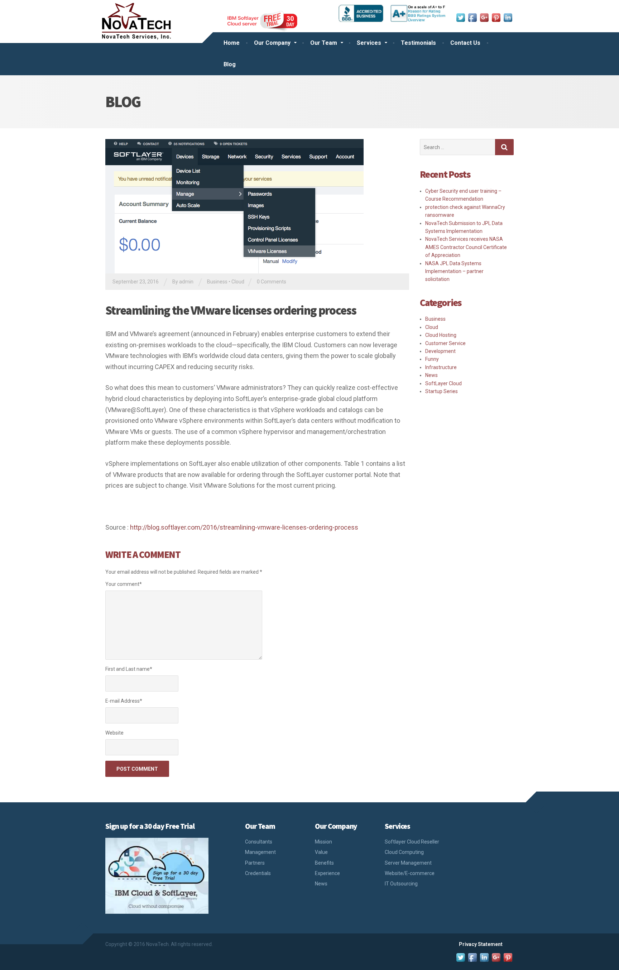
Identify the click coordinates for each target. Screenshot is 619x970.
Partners (255, 863)
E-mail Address (123, 701)
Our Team (323, 42)
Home (232, 42)
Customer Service (445, 343)
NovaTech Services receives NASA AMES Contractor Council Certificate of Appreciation (466, 247)
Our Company (272, 42)
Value (321, 852)
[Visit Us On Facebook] (472, 17)
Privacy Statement (481, 944)
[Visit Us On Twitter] (460, 17)
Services (369, 42)
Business (217, 282)
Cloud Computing (404, 852)
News (431, 375)
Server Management (408, 863)
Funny (432, 359)
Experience (327, 873)
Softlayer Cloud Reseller (412, 842)
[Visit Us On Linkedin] (508, 17)
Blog (230, 64)
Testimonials (418, 42)
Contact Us (465, 42)
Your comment (123, 584)
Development (440, 351)
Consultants (258, 842)
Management (260, 852)
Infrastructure (441, 367)
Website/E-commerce (410, 873)
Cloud (237, 282)
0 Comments (271, 282)
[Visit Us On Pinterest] (496, 17)
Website (114, 733)
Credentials (258, 873)
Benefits (324, 863)
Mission (323, 842)
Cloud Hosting (440, 335)
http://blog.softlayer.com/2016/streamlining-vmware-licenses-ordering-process (244, 527)
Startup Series (441, 391)
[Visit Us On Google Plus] (484, 17)
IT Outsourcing (401, 884)
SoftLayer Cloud (443, 383)
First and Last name (128, 669)
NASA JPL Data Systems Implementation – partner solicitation (454, 271)
